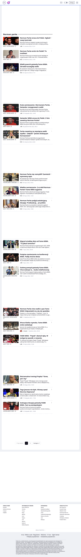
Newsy (42, 507)
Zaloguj (72, 2)
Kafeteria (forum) (7, 509)
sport (4, 46)
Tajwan (23, 518)
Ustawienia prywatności (47, 537)
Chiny (42, 512)
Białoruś (24, 523)
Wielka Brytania (25, 525)
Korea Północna (25, 507)
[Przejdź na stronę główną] (4, 4)
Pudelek (4, 512)
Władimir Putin (63, 511)
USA (23, 519)
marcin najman (11, 397)
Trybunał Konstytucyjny (46, 514)
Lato (42, 518)
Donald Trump (63, 509)
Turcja (23, 511)
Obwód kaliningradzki (45, 511)
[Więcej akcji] (52, 38)
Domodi (4, 507)
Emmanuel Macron (64, 512)
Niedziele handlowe (45, 509)
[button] (66, 3)
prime (8, 126)
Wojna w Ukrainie (44, 516)
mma (4, 59)
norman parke (10, 46)
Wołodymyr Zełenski (64, 518)
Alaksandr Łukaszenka (65, 514)
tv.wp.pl (4, 511)
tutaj (46, 553)
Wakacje (43, 519)
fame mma (6, 72)
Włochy (23, 514)
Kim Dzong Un (63, 507)
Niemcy (23, 521)
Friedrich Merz (63, 519)
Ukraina (23, 509)
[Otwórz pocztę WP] (61, 2)
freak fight (14, 182)
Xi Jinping (62, 516)
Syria (23, 516)
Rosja (23, 512)
